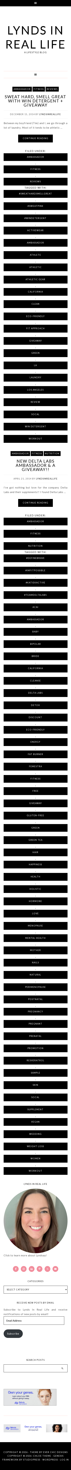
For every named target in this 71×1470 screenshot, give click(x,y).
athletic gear (35, 279)
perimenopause (35, 987)
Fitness (39, 89)
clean (36, 304)
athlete (35, 255)
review (35, 402)
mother (35, 950)
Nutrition (52, 453)
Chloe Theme (42, 1456)
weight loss (35, 1146)
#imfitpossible (35, 570)
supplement (35, 1109)
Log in (64, 1459)
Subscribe (13, 1333)
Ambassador (22, 89)
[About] (36, 1221)
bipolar (35, 644)
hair (35, 852)
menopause (35, 925)
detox (35, 705)
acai (35, 607)
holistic (35, 889)
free (36, 791)
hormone (35, 901)
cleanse (35, 680)
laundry (35, 377)
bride (35, 656)
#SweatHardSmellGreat (35, 193)
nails (35, 962)
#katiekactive (35, 582)
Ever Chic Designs (55, 1452)
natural (35, 974)
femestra (35, 766)
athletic (35, 267)
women (36, 1158)
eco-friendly (35, 316)
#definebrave (35, 558)
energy (35, 742)
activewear (35, 230)
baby (35, 631)
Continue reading (35, 138)
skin (35, 1085)
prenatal (35, 1036)
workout (35, 438)
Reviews (52, 89)
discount (35, 717)
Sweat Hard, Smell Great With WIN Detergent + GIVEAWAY (35, 100)
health (35, 876)
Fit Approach (35, 328)
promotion (36, 1048)
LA (35, 365)
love (35, 913)
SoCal (35, 414)
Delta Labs (35, 693)
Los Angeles (35, 390)
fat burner (35, 754)
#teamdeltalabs (35, 595)
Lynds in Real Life (35, 37)
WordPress (50, 1459)
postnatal (35, 999)
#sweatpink (35, 206)
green (35, 353)
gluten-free (35, 815)
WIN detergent (35, 426)
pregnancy (35, 1011)
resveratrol (35, 1060)
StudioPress (31, 1459)
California (35, 292)
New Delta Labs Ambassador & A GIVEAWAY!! (35, 465)
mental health (35, 938)
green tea (36, 840)
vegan (35, 1122)
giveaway (35, 341)
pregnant (35, 1024)
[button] (35, 3)
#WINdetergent (35, 218)
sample (35, 1073)
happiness (35, 864)
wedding (35, 1134)
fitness (36, 779)
